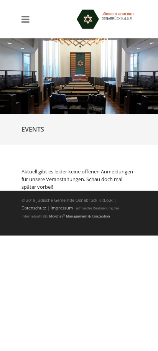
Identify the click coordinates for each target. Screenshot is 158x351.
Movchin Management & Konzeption (79, 216)
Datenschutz (34, 208)
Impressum (62, 208)
